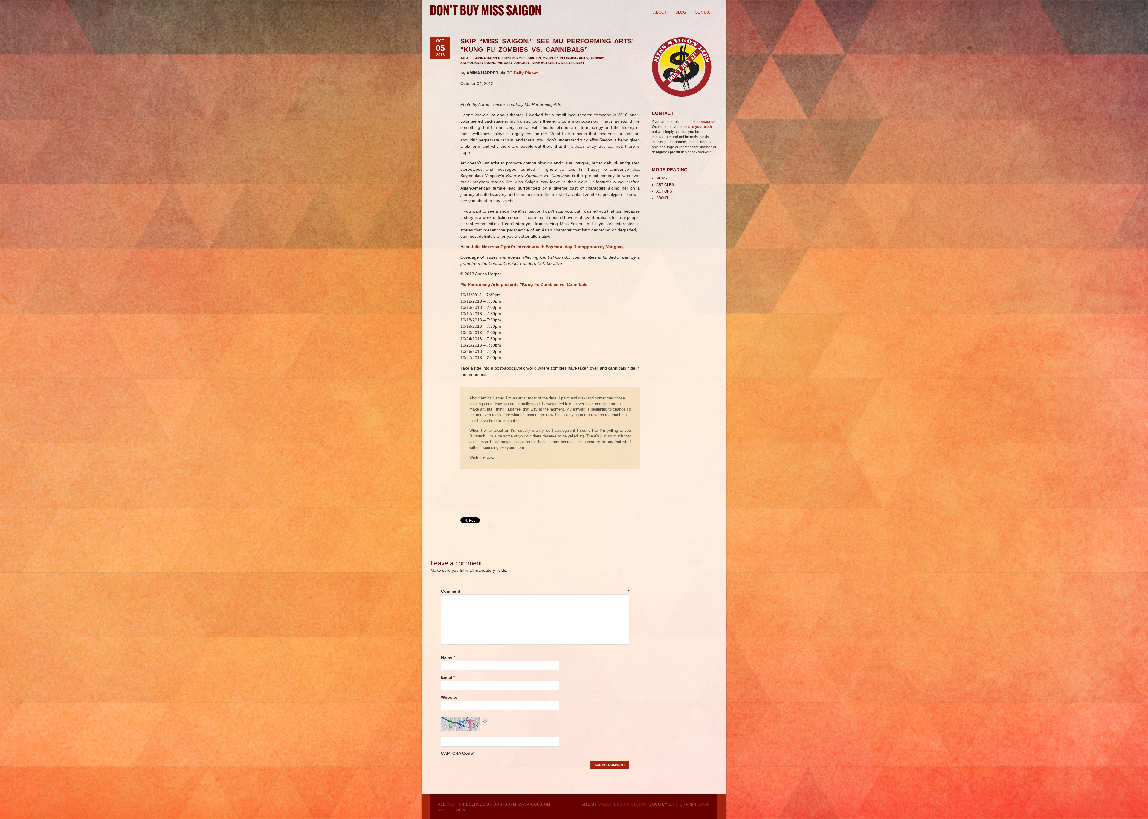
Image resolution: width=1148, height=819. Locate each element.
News (661, 178)
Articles (665, 185)
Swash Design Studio (622, 804)
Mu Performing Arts (568, 58)
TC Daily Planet (569, 63)
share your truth (698, 127)
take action (542, 63)
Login (703, 804)
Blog (680, 12)
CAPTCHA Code (457, 753)
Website (449, 697)
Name (448, 657)
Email (448, 677)
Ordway (597, 58)
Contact (704, 12)
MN (545, 58)
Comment (535, 591)
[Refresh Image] (485, 720)
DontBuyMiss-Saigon (521, 58)
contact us (706, 122)
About (660, 12)
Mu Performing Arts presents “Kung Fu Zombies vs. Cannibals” (525, 284)
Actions (664, 191)
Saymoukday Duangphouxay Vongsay (494, 63)
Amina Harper (487, 58)
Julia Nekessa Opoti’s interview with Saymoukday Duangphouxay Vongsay (547, 246)
